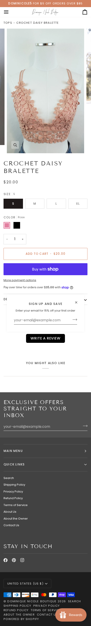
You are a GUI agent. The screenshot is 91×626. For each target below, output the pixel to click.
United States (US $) (25, 583)
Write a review (45, 338)
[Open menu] (10, 12)
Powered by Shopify (21, 619)
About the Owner (16, 518)
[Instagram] (22, 560)
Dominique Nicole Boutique (32, 601)
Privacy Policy (13, 491)
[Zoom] (15, 145)
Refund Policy (13, 498)
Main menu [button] (13, 451)
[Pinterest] (14, 560)
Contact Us (11, 525)
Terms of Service (16, 505)
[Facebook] (6, 560)
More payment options (20, 280)
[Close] (78, 300)
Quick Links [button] (14, 464)
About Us (10, 512)
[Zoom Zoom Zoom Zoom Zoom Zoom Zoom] (45, 91)
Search (9, 478)
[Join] (73, 319)
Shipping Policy (14, 485)
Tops (8, 23)
